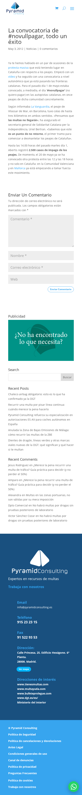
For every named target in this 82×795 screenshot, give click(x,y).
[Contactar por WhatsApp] (73, 786)
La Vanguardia (40, 106)
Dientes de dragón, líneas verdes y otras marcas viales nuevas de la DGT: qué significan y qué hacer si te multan (41, 445)
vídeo (11, 76)
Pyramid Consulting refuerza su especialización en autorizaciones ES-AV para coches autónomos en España (40, 419)
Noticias (31, 49)
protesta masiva (18, 67)
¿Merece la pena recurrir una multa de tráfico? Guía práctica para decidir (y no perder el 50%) (39, 469)
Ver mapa (24, 669)
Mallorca (19, 168)
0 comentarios (49, 49)
